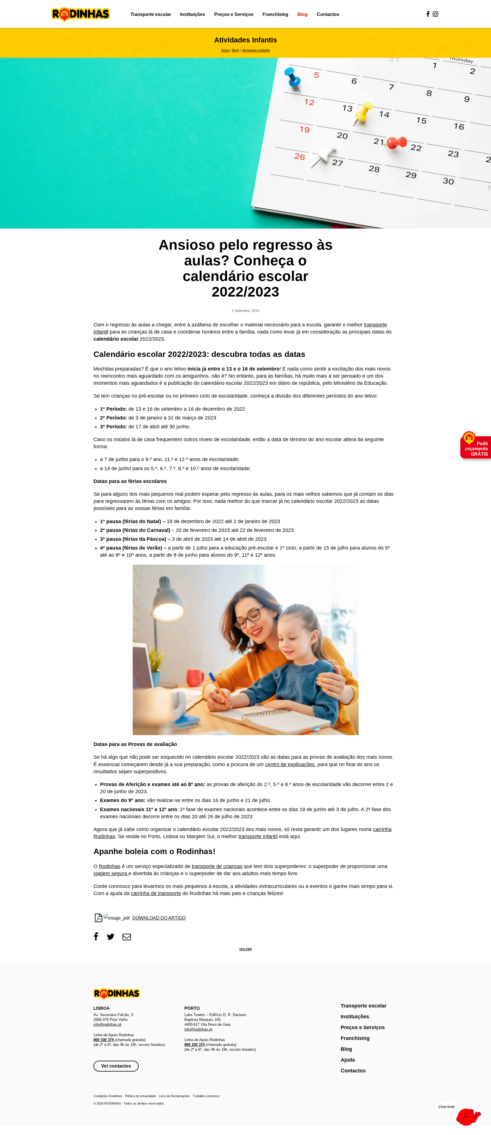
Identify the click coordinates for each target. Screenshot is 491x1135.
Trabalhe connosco (206, 1096)
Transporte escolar (150, 14)
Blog (302, 14)
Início (225, 50)
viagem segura (110, 873)
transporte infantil (258, 836)
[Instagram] (435, 14)
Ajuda (348, 1060)
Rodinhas (80, 15)
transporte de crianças (217, 866)
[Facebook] (428, 14)
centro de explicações (290, 764)
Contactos (328, 14)
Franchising (275, 14)
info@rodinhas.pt (107, 1024)
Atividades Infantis (256, 50)
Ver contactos (116, 1066)
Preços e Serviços (233, 14)
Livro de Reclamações (174, 1096)
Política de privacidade (140, 1096)
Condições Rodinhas (107, 1096)
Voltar (245, 949)
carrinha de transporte (156, 893)
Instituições (192, 14)
